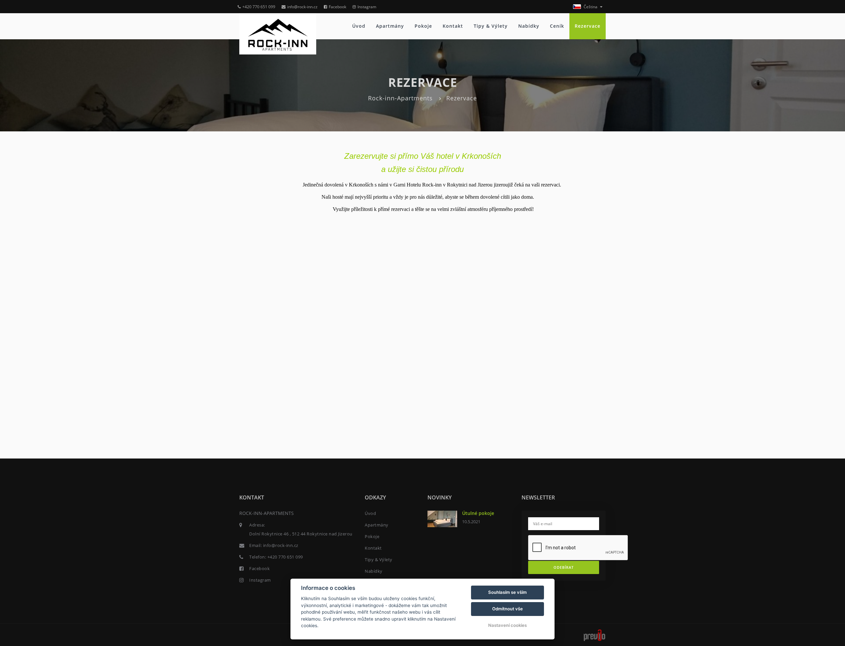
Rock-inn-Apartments (400, 98)
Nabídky (528, 26)
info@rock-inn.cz (302, 7)
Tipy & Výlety (491, 26)
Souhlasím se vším (507, 592)
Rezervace (587, 26)
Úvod (358, 26)
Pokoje (423, 26)
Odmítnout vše (507, 608)
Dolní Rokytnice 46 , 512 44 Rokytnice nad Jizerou (301, 534)
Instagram (366, 7)
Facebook (337, 7)
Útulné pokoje (478, 513)
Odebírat (564, 567)
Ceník (557, 26)
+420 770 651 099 (258, 7)
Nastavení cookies (507, 625)
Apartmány (390, 26)
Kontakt (453, 26)
